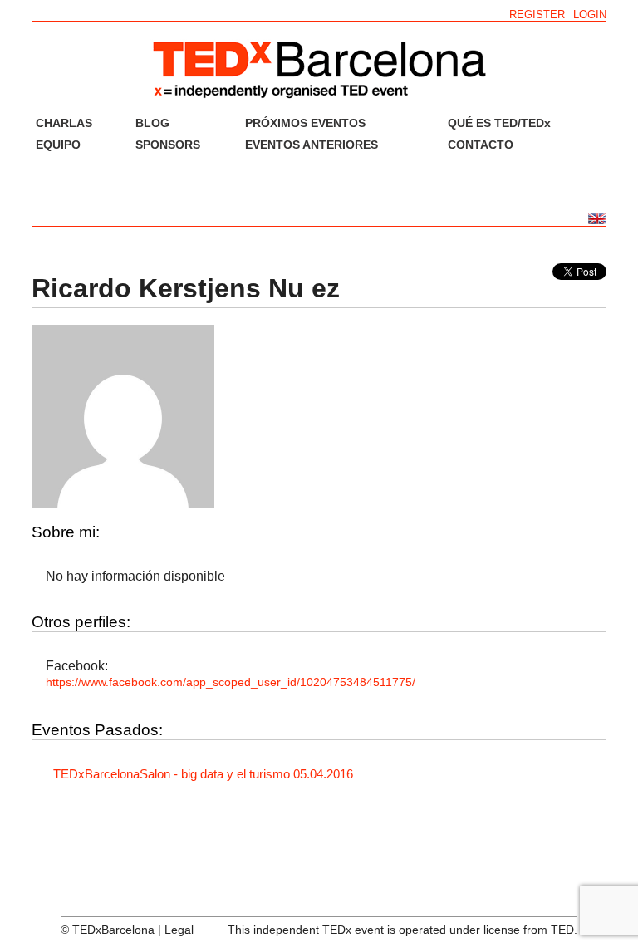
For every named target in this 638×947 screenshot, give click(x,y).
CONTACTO (480, 144)
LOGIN (589, 14)
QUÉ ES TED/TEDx (499, 123)
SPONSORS (167, 144)
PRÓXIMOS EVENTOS (305, 123)
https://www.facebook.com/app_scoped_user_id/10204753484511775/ (230, 682)
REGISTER (537, 14)
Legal (179, 929)
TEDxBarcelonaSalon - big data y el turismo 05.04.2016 (203, 774)
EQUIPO (58, 144)
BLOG (152, 123)
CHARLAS (64, 123)
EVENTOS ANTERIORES (311, 144)
